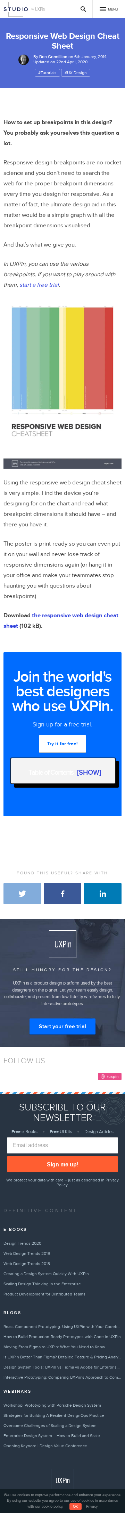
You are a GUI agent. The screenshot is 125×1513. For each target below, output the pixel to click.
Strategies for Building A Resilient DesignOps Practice (53, 1415)
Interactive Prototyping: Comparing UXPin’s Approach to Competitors (62, 1377)
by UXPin (38, 9)
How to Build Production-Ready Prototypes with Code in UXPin (62, 1336)
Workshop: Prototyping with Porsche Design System (52, 1405)
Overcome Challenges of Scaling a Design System (50, 1425)
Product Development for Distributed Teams (44, 1294)
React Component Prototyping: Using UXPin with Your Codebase (62, 1326)
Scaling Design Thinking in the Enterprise (42, 1283)
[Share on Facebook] (63, 893)
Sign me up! (62, 1164)
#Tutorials (47, 72)
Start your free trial (62, 1026)
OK (75, 1506)
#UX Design (76, 72)
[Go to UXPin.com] (62, 1480)
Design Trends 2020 (22, 1243)
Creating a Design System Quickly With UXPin (46, 1273)
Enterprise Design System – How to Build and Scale (51, 1435)
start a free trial (39, 285)
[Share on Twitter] (22, 893)
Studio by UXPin (15, 9)
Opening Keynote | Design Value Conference (45, 1445)
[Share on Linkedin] (103, 893)
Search (83, 9)
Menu (113, 9)
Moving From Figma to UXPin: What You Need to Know (54, 1346)
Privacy (92, 1506)
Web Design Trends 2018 (26, 1263)
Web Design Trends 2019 (26, 1253)
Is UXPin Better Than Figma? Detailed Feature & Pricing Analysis (62, 1357)
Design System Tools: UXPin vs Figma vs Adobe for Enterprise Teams (62, 1367)
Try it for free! (62, 744)
